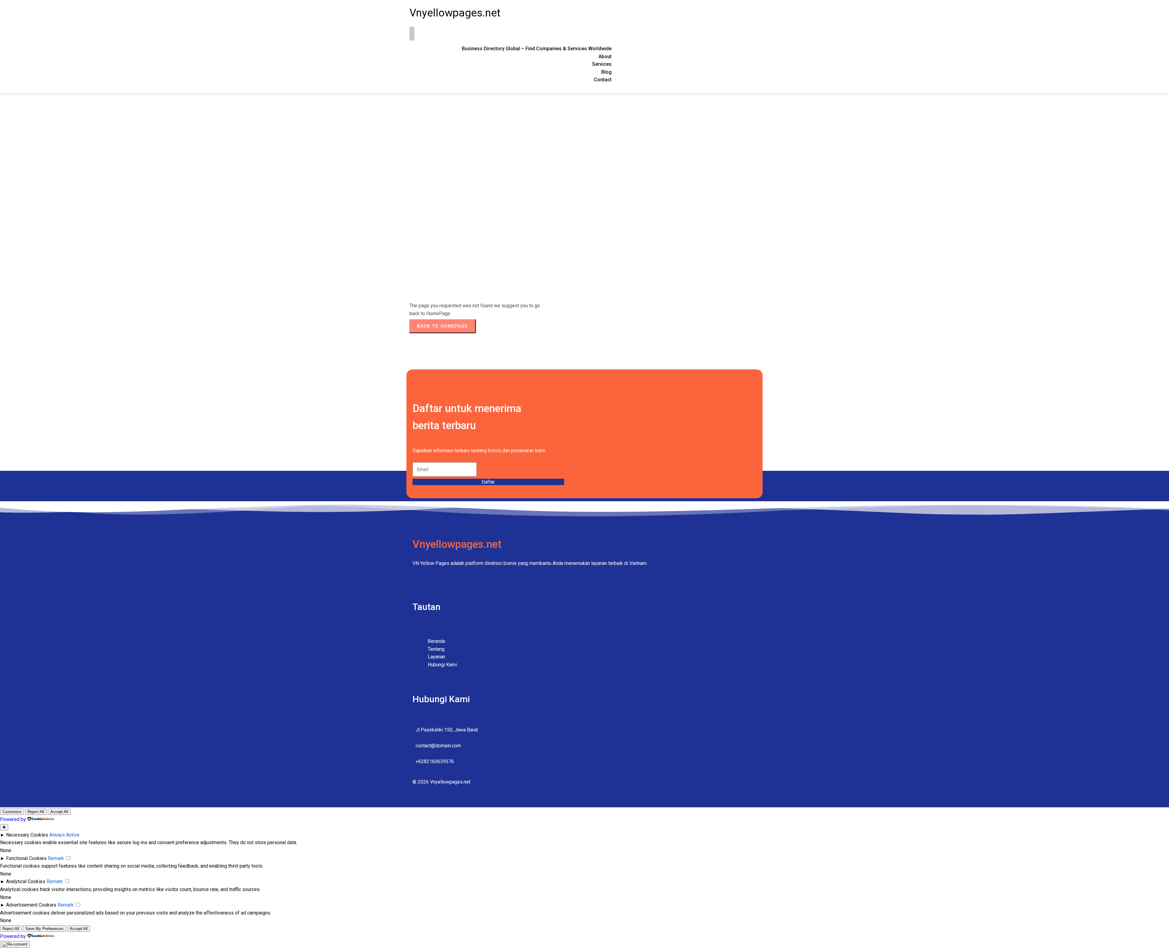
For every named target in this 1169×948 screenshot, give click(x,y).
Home (415, 180)
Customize (11, 811)
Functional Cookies (26, 858)
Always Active (64, 835)
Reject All (35, 811)
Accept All (59, 811)
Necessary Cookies (27, 835)
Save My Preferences (44, 928)
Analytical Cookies (25, 881)
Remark (56, 858)
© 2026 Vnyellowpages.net (441, 782)
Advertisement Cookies (31, 905)
